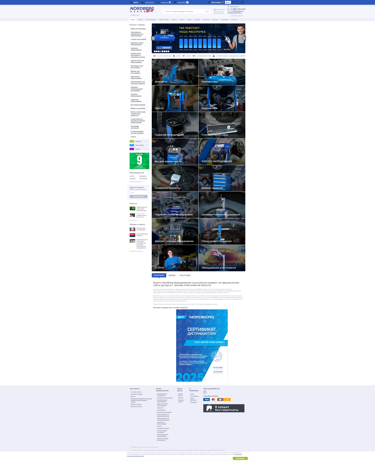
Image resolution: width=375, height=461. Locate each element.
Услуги (133, 137)
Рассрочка (206, 19)
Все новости (133, 220)
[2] (157, 51)
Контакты (234, 19)
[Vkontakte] (204, 392)
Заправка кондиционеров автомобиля (137, 88)
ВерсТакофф (143, 178)
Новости (174, 19)
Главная (132, 19)
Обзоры (182, 19)
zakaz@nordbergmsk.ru (235, 13)
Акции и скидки (164, 19)
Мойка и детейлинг (138, 108)
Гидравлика (159, 217)
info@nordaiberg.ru (238, 11)
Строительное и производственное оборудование (138, 120)
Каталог (140, 19)
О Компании (224, 19)
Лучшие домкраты (162, 84)
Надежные (206, 84)
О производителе (151, 19)
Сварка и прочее (208, 164)
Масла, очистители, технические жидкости (138, 113)
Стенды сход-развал (138, 39)
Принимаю (240, 458)
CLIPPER (132, 176)
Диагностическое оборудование (137, 61)
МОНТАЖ (158, 270)
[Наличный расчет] (220, 399)
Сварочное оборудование (136, 100)
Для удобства (207, 190)
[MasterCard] (213, 399)
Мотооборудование (138, 105)
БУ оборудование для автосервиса (137, 132)
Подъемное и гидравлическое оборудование (137, 34)
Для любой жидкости (163, 164)
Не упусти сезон (208, 217)
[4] (161, 51)
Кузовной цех (207, 270)
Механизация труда (162, 190)
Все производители (136, 181)
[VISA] (206, 399)
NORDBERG (143, 176)
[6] (164, 51)
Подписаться (138, 196)
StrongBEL (133, 178)
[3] (159, 51)
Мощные (159, 111)
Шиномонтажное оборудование (137, 43)
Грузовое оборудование (136, 95)
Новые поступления (138, 29)
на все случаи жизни (162, 137)
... (240, 19)
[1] (155, 51)
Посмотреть (207, 111)
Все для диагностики (162, 244)
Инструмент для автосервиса (137, 66)
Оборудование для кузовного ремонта (138, 82)
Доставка (197, 19)
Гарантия (215, 19)
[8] (168, 51)
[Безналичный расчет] (227, 399)
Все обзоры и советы (136, 251)
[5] (162, 51)
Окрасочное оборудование (136, 77)
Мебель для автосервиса (135, 72)
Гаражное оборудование (136, 49)
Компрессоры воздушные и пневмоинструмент (138, 55)
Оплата (189, 19)
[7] (166, 51)
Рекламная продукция (135, 127)
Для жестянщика (208, 137)
